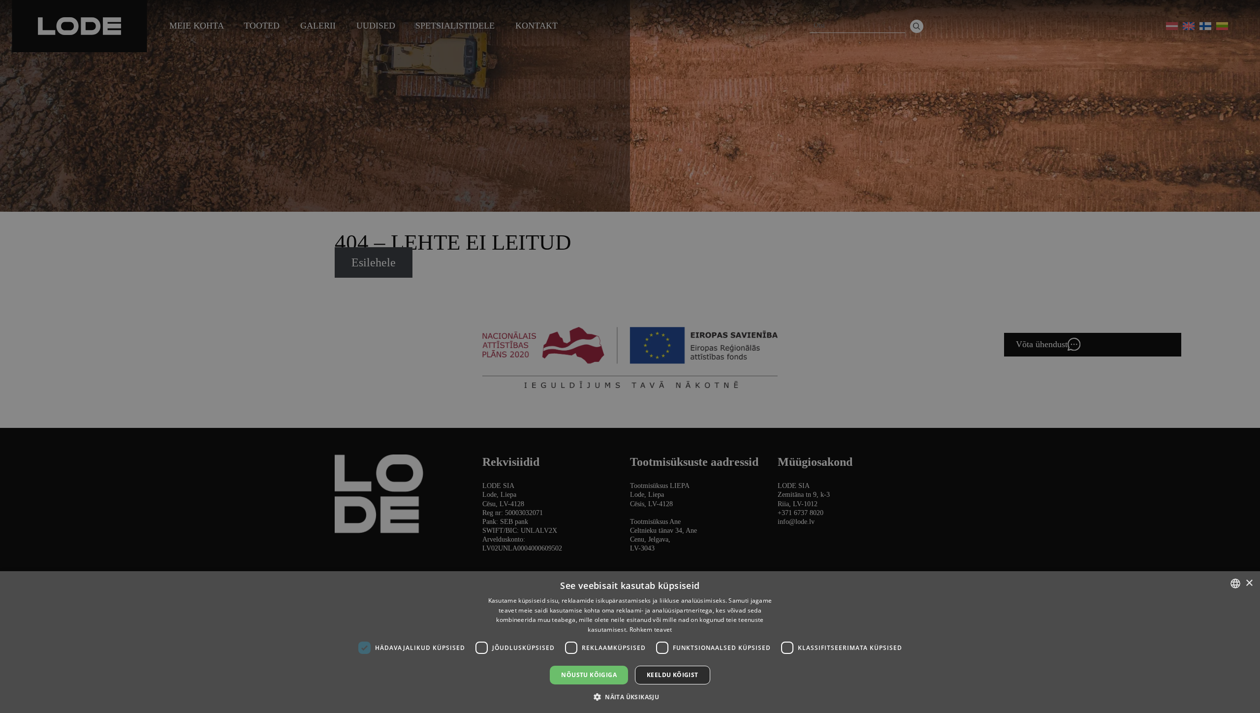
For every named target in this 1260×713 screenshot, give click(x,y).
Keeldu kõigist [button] (672, 675)
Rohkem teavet (651, 629)
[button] (630, 696)
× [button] (1249, 583)
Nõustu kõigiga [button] (589, 675)
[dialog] (630, 356)
